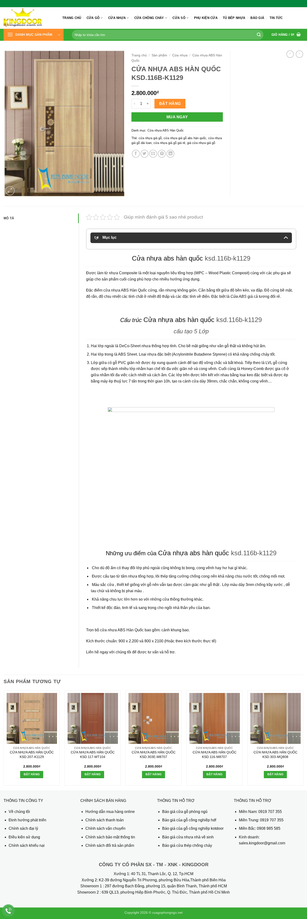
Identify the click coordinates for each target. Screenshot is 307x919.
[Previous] (3, 740)
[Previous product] (299, 54)
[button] (34, 35)
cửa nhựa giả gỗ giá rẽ (169, 143)
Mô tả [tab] (9, 218)
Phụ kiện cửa (206, 18)
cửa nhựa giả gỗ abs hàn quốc (185, 138)
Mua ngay (177, 117)
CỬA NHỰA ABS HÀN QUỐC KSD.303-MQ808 (275, 754)
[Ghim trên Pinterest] (162, 154)
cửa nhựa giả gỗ (150, 138)
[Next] (303, 740)
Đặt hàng (170, 103)
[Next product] (290, 54)
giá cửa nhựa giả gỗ (201, 143)
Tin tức (276, 18)
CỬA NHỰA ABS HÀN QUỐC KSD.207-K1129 (32, 754)
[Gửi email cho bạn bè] (153, 154)
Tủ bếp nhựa (234, 18)
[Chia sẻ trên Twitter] (144, 154)
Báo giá (257, 18)
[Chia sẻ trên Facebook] (136, 154)
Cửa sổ (178, 18)
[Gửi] (259, 35)
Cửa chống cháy (149, 18)
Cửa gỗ (93, 18)
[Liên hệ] (8, 910)
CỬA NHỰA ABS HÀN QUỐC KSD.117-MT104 (93, 754)
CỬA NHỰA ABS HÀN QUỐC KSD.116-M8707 (214, 754)
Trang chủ (71, 18)
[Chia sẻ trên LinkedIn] (170, 154)
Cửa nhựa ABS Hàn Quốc (166, 130)
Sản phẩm (159, 55)
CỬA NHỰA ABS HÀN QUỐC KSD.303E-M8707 (154, 754)
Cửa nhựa (117, 18)
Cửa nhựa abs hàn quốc (167, 258)
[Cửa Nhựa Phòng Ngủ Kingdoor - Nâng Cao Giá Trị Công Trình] (29, 18)
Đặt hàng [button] (32, 774)
